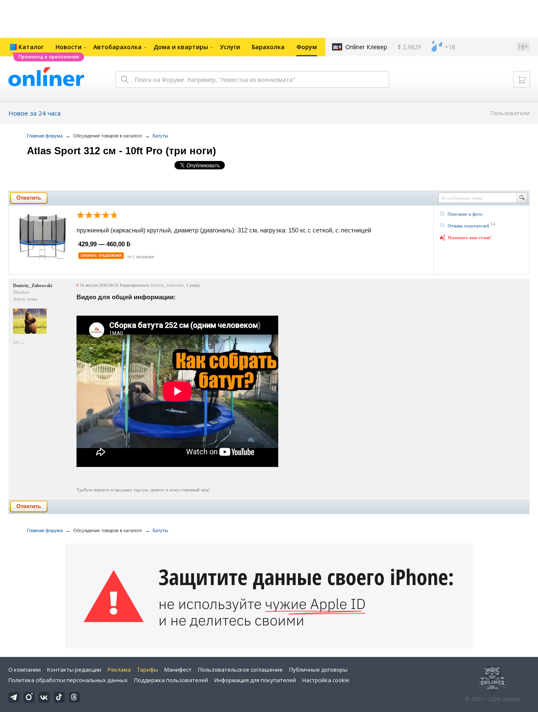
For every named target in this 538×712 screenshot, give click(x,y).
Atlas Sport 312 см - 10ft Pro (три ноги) (121, 150)
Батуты (160, 135)
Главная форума (45, 135)
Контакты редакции (74, 669)
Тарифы (147, 669)
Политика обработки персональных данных (68, 680)
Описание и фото (465, 213)
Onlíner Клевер (366, 47)
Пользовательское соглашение (240, 669)
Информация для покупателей (255, 680)
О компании (24, 669)
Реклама (119, 669)
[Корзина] (521, 79)
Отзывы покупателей (468, 225)
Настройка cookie (325, 680)
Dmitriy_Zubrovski (32, 285)
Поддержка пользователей (171, 680)
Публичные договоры (318, 669)
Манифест (178, 669)
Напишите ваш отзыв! (469, 237)
